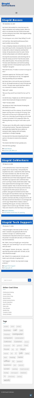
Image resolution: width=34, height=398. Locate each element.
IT (15, 353)
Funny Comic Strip (8, 296)
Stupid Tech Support (17, 222)
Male (5, 357)
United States (11, 376)
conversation (19, 338)
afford (12, 326)
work (7, 380)
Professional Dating (8, 292)
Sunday (6, 373)
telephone (23, 373)
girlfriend (19, 345)
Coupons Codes (7, 312)
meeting (12, 357)
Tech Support (14, 373)
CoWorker (7, 342)
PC (13, 361)
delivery (26, 341)
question (19, 361)
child (21, 330)
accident (6, 326)
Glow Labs (6, 306)
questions (7, 365)
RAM (15, 365)
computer (18, 334)
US (16, 150)
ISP (11, 353)
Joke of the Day (7, 304)
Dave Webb (7, 212)
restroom (21, 365)
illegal (22, 349)
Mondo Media (7, 298)
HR (12, 349)
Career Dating (7, 294)
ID (16, 349)
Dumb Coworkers (7, 302)
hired (26, 345)
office (13, 150)
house (6, 349)
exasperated (7, 345)
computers (8, 338)
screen (6, 369)
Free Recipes (6, 308)
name (20, 357)
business (6, 150)
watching (22, 212)
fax (13, 345)
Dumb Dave (14, 212)
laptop (27, 353)
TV (4, 376)
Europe (6, 268)
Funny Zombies (7, 314)
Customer (18, 341)
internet (6, 353)
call (15, 330)
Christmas (7, 334)
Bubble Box (6, 310)
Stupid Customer (24, 369)
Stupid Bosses (12, 20)
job (10, 150)
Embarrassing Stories (9, 300)
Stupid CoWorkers (15, 160)
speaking (14, 369)
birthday (19, 326)
